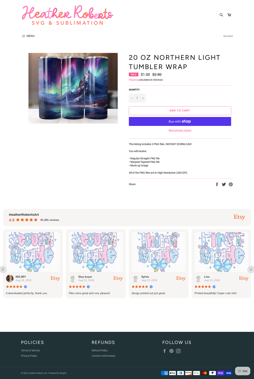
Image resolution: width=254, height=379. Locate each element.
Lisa (207, 276)
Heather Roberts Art (38, 373)
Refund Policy (99, 350)
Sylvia (145, 276)
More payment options (180, 130)
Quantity (134, 89)
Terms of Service (30, 350)
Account (228, 36)
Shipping (133, 79)
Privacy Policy (29, 355)
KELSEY (21, 276)
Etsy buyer (85, 276)
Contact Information (103, 355)
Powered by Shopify (57, 373)
